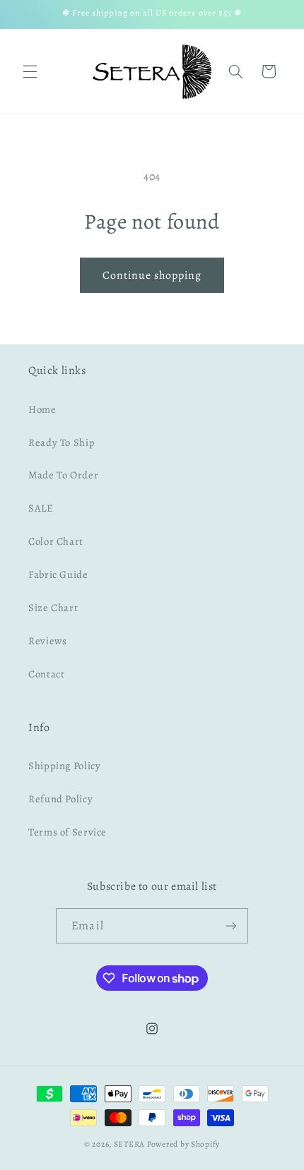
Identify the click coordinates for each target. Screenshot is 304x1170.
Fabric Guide (58, 574)
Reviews (47, 641)
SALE (41, 508)
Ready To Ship (61, 442)
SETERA (129, 1144)
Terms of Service (67, 832)
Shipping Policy (64, 766)
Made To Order (63, 475)
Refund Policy (60, 799)
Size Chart (53, 608)
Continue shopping (152, 274)
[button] (29, 71)
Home (42, 409)
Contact (46, 674)
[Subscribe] (230, 925)
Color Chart (55, 541)
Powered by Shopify (183, 1144)
